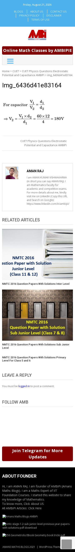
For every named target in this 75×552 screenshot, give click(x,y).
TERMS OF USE (40, 19)
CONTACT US (58, 11)
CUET (15, 71)
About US (37, 504)
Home (6, 71)
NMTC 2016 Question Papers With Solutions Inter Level (35, 283)
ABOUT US (36, 11)
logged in (24, 386)
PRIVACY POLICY (29, 15)
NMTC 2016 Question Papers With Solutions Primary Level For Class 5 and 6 (34, 359)
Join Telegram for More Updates (37, 454)
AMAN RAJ (35, 171)
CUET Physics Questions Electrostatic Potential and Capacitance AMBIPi (35, 73)
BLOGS (18, 11)
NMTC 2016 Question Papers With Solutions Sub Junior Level (35, 346)
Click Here (35, 508)
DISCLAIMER (53, 15)
